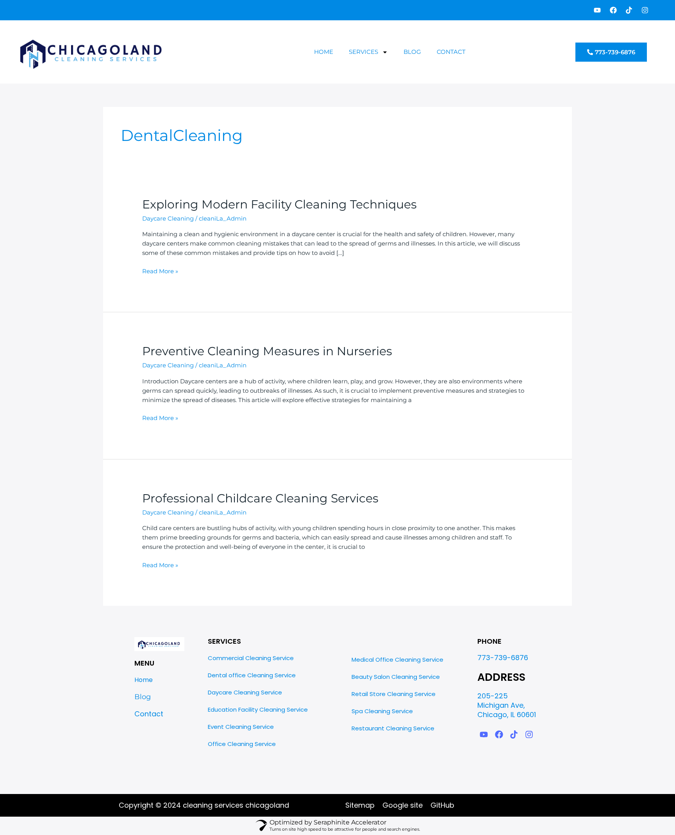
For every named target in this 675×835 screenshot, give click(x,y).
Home (323, 51)
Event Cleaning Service (241, 727)
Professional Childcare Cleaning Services (260, 498)
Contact (451, 51)
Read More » (160, 271)
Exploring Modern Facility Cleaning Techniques (279, 204)
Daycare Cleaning (168, 218)
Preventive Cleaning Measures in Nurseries (267, 351)
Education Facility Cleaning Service (258, 709)
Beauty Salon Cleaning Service (396, 677)
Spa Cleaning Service (382, 711)
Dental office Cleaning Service (252, 675)
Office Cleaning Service (242, 744)
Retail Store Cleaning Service (394, 694)
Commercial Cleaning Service (251, 658)
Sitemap (360, 805)
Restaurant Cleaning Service (393, 728)
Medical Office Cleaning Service (397, 659)
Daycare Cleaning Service (245, 692)
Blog (412, 51)
